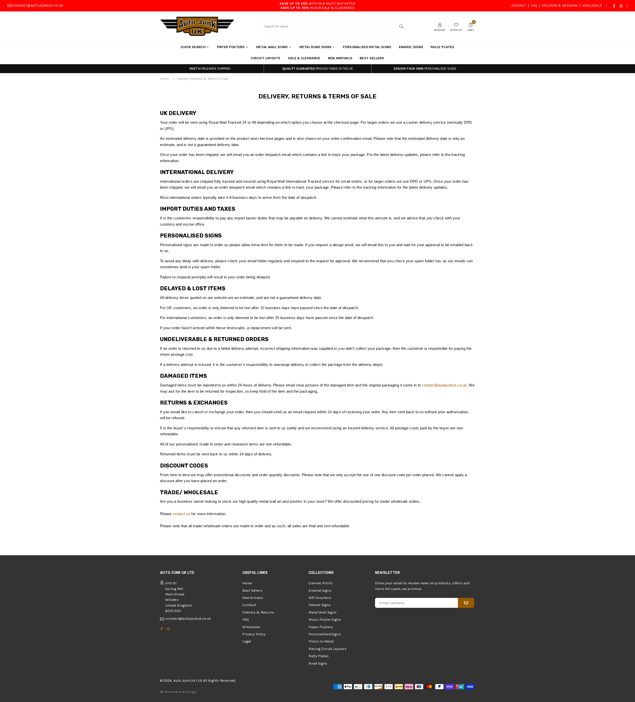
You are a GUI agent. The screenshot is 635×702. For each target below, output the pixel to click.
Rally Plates (442, 47)
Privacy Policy (254, 634)
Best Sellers (372, 58)
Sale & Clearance (304, 58)
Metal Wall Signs (272, 47)
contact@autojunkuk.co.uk (37, 5)
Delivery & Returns (560, 5)
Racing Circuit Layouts (328, 649)
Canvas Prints (321, 583)
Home (164, 79)
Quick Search (193, 47)
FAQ (534, 5)
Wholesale (592, 5)
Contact (519, 5)
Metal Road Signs (315, 47)
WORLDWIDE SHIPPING (210, 68)
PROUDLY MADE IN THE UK (317, 68)
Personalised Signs (325, 634)
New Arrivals (340, 58)
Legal (246, 641)
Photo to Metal (321, 641)
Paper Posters (231, 47)
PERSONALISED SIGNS (425, 68)
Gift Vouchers (320, 598)
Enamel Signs (411, 47)
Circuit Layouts (266, 58)
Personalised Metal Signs (367, 47)
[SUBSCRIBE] (466, 603)
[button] (470, 26)
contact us (181, 514)
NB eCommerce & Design (178, 692)
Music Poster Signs (325, 619)
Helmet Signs (320, 605)
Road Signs (318, 663)
